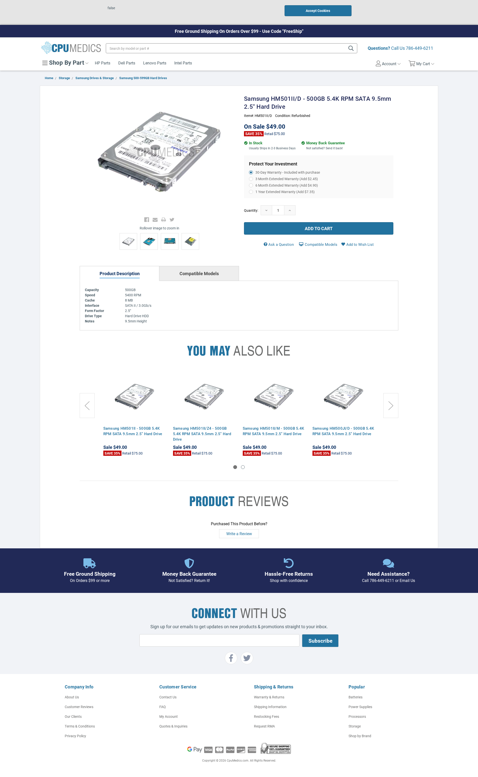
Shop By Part (66, 62)
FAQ (162, 706)
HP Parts (102, 62)
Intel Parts (183, 62)
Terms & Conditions (80, 726)
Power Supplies (360, 706)
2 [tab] (243, 467)
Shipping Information (270, 706)
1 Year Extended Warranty (285, 191)
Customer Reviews (79, 706)
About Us (72, 697)
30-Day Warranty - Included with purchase (287, 172)
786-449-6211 (419, 48)
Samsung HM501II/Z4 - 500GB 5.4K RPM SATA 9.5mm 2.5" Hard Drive (202, 434)
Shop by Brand (360, 735)
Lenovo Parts (154, 62)
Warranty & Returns (269, 697)
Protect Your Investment (273, 164)
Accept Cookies (318, 10)
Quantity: (251, 210)
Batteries (355, 697)
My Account (168, 716)
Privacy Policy (75, 735)
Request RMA (264, 726)
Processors (357, 716)
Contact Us (168, 697)
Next (390, 405)
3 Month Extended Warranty (286, 178)
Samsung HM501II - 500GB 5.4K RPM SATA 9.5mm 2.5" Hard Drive (132, 431)
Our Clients (73, 716)
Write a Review (239, 533)
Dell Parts (126, 62)
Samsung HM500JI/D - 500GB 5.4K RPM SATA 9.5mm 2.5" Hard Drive (343, 431)
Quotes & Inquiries (173, 726)
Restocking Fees (266, 716)
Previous (87, 405)
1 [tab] (235, 467)
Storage (355, 726)
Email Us (407, 580)
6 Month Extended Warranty (286, 185)
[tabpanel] (134, 413)
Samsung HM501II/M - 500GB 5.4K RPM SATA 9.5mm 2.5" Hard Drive (273, 431)
